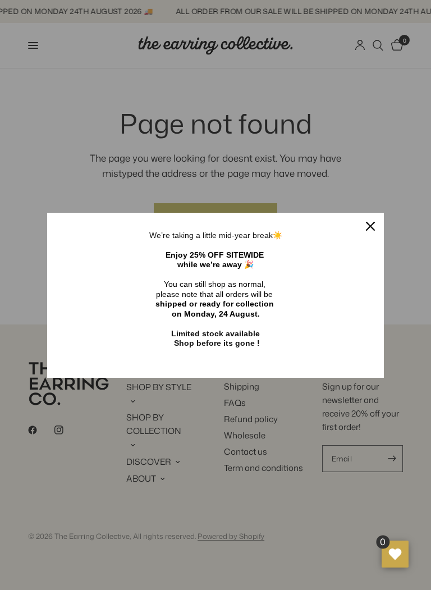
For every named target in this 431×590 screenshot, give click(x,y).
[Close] (370, 226)
